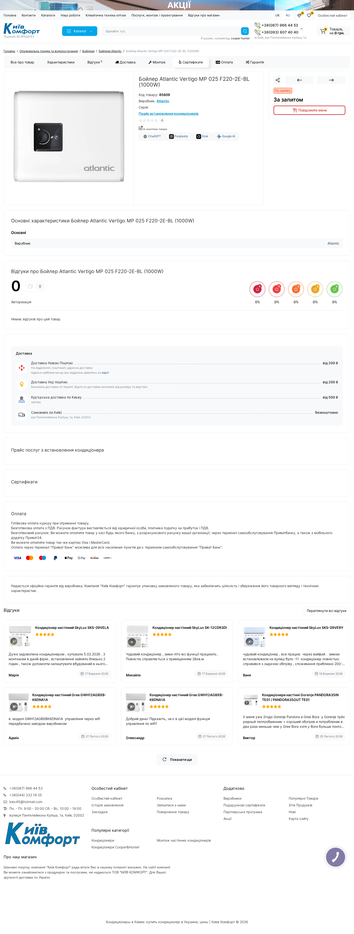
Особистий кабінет (332, 15)
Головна (10, 15)
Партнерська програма (242, 812)
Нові (292, 812)
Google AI (228, 136)
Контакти (29, 15)
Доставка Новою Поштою (52, 363)
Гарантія (256, 62)
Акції (227, 819)
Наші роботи (70, 15)
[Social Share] (278, 80)
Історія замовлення (108, 805)
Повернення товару (173, 812)
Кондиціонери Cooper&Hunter (115, 847)
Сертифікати (192, 62)
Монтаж (159, 62)
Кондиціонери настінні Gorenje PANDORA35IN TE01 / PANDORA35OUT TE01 (300, 697)
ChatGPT (154, 136)
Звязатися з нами (171, 805)
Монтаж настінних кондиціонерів (184, 840)
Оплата (226, 62)
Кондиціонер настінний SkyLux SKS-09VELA (72, 627)
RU (288, 15)
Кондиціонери (103, 840)
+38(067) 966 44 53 (279, 25)
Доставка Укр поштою (49, 382)
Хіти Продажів (300, 805)
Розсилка (164, 798)
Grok (204, 136)
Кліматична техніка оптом (106, 15)
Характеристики (60, 62)
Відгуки (94, 62)
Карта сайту (298, 819)
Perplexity (181, 136)
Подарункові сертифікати (244, 805)
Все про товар (22, 62)
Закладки (99, 812)
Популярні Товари (303, 798)
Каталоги (48, 15)
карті (105, 372)
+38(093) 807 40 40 (279, 32)
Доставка (127, 62)
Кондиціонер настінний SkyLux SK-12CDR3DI (189, 627)
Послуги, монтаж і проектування (157, 15)
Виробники (232, 798)
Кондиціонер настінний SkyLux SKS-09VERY (306, 627)
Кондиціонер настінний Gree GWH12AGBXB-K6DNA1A (69, 697)
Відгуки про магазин (204, 15)
